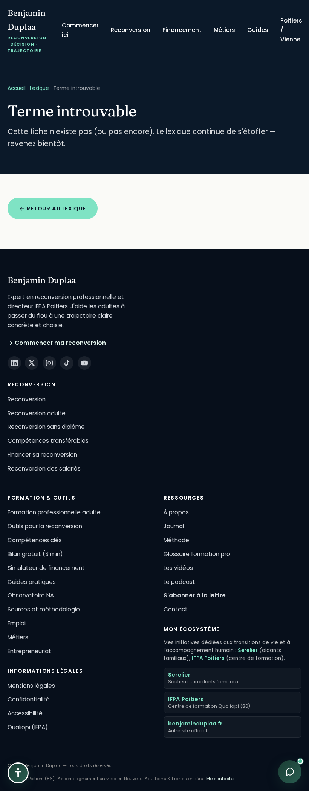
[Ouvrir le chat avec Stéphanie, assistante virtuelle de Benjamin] (289, 771)
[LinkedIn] (14, 363)
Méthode (176, 540)
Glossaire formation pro (197, 554)
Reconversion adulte (37, 413)
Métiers (224, 30)
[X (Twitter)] (31, 363)
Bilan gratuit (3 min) (35, 554)
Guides (257, 30)
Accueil (17, 88)
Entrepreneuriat (29, 651)
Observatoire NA (31, 595)
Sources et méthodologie (44, 609)
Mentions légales (31, 686)
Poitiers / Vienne (291, 30)
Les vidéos (178, 568)
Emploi (17, 623)
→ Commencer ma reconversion (57, 343)
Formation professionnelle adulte (54, 512)
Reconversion (130, 30)
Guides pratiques (32, 582)
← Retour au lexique (52, 208)
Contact (176, 609)
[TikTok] (66, 363)
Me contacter (220, 779)
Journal (174, 526)
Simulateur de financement (46, 568)
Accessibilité (25, 713)
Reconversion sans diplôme (46, 427)
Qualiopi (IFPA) (28, 727)
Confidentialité (29, 699)
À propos (176, 512)
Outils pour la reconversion (45, 526)
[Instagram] (49, 363)
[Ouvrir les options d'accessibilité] (18, 772)
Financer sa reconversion (42, 455)
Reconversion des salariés (44, 468)
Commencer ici (80, 30)
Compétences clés (35, 540)
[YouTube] (84, 363)
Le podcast (179, 582)
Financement (182, 30)
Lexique (39, 88)
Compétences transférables (48, 441)
